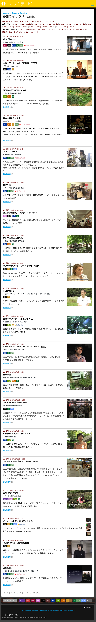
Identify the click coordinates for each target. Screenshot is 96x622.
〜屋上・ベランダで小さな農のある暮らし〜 (19, 378)
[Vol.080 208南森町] (79, 583)
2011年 (25, 27)
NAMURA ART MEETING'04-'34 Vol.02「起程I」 (25, 347)
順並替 (6, 601)
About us (27, 610)
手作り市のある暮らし (13, 238)
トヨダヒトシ (9, 291)
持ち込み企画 (7, 32)
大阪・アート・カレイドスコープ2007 (20, 63)
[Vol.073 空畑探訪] (79, 390)
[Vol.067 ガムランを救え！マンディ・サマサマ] (79, 228)
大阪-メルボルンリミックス (13, 42)
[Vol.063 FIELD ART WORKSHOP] (79, 105)
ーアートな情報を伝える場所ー (14, 188)
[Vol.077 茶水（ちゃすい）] (79, 508)
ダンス (23, 29)
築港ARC (7, 185)
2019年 (61, 24)
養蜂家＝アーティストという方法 (18, 319)
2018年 (68, 24)
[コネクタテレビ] (16, 5)
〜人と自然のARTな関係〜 (12, 93)
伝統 (48, 29)
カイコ (86, 29)
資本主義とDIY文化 (11, 118)
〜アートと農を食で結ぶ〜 (12, 496)
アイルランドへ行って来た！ (16, 403)
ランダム (13, 601)
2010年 (31, 27)
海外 (81, 29)
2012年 (18, 27)
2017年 (75, 24)
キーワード (50, 22)
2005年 (65, 27)
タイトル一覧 (30, 22)
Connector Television (26, 618)
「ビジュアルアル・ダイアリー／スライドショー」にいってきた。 (27, 294)
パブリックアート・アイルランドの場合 (21, 266)
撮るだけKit (18, 32)
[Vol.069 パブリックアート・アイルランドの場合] (79, 281)
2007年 (52, 27)
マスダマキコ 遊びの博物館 (16, 543)
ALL (38, 593)
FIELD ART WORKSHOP (14, 90)
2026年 (14, 24)
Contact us (72, 610)
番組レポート (23, 524)
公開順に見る (18, 22)
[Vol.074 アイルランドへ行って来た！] (79, 417)
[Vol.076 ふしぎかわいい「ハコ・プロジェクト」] (79, 476)
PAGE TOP (88, 607)
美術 (43, 29)
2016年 (82, 24)
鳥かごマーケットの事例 (12, 121)
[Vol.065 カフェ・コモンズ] (79, 166)
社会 (53, 29)
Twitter (55, 610)
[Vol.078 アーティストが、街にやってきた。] (89, 536)
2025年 (21, 24)
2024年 (28, 24)
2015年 (88, 24)
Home (21, 610)
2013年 (11, 27)
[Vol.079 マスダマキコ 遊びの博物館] (79, 558)
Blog (50, 610)
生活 (63, 29)
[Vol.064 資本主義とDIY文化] (79, 133)
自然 (58, 29)
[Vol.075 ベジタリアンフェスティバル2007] (79, 449)
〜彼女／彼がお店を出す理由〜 (14, 241)
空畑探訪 (7, 375)
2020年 (55, 24)
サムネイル (40, 22)
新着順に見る (7, 22)
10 (34, 593)
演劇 (38, 29)
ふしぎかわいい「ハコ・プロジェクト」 (21, 462)
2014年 (4, 27)
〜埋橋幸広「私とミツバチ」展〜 (15, 322)
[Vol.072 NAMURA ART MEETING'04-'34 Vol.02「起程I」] (79, 362)
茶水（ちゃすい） (11, 493)
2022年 (41, 24)
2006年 (58, 27)
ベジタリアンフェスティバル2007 (18, 434)
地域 (77, 29)
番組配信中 (6, 107)
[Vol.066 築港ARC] (79, 200)
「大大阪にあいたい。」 (11, 66)
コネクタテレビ (10, 614)
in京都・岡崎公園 (9, 437)
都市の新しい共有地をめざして (14, 155)
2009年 (38, 27)
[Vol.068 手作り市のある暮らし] (79, 253)
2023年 (34, 24)
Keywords (43, 610)
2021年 (48, 24)
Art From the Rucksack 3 (12, 406)
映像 (29, 29)
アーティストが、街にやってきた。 (19, 521)
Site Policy (63, 610)
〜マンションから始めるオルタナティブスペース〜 (21, 571)
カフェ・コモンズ (11, 152)
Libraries (35, 610)
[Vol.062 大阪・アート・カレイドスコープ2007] (79, 78)
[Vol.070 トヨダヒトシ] (79, 306)
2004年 (72, 27)
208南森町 (7, 568)
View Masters (10, 39)
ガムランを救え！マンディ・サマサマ (20, 213)
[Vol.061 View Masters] (79, 54)
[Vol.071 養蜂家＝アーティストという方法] (79, 334)
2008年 (45, 27)
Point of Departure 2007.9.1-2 (14, 350)
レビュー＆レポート (31, 32)
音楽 (34, 29)
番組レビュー (20, 325)
